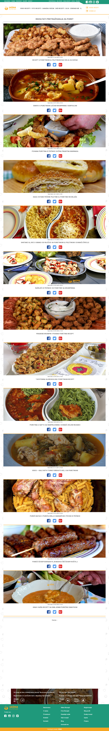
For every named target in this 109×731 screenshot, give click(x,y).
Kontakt (30, 1)
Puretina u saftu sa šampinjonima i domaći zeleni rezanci (55, 425)
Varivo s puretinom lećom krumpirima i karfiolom (55, 106)
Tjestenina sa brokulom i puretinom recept (55, 379)
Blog (67, 8)
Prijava (78, 1)
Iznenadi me (74, 8)
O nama (13, 1)
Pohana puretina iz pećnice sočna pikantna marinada (55, 151)
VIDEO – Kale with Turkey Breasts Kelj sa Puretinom (55, 470)
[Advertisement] (54, 655)
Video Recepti (25, 8)
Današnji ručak (48, 8)
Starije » (54, 620)
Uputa (73, 1)
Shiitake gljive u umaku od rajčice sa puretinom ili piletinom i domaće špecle (55, 242)
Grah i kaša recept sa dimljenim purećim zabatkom (55, 607)
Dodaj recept (67, 1)
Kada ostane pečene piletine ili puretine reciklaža (55, 197)
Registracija (52, 1)
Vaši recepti (59, 8)
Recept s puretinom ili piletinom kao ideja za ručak (55, 60)
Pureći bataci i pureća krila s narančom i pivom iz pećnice (55, 516)
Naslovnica (7, 1)
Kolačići (25, 1)
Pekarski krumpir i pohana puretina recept (55, 334)
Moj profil (59, 1)
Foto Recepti (36, 8)
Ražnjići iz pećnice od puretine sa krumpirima (55, 288)
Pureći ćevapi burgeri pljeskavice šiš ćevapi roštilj (55, 562)
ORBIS (60, 729)
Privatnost (19, 1)
